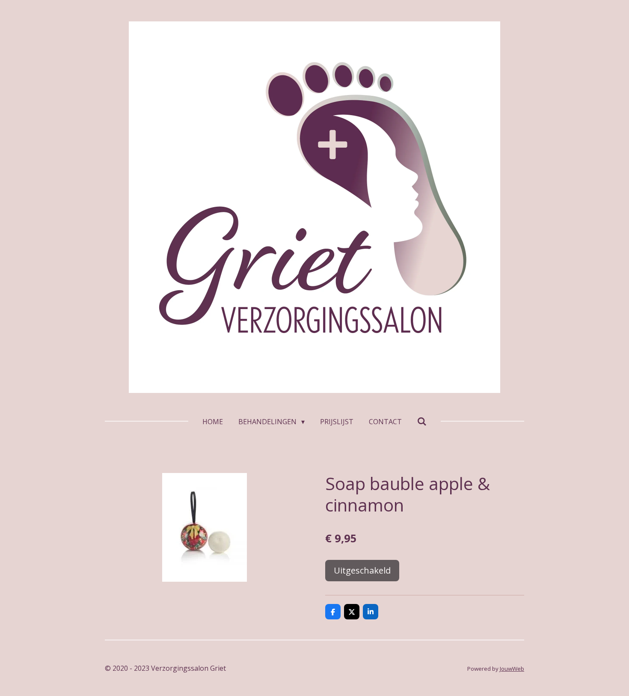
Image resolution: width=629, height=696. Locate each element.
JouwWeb (512, 668)
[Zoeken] (422, 421)
